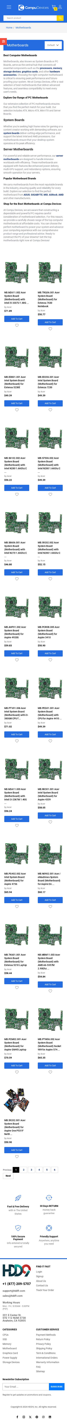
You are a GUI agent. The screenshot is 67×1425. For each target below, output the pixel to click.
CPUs (5, 1334)
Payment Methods (46, 1334)
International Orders (47, 1357)
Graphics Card (10, 1353)
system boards (11, 133)
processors (46, 68)
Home (9, 27)
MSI (46, 194)
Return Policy (43, 1339)
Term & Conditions (45, 1353)
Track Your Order (45, 1290)
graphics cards (30, 71)
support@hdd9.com (14, 1290)
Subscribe (57, 1387)
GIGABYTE (37, 194)
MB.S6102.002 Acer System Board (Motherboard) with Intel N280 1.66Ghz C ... (15, 465)
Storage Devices (11, 1362)
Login (39, 1271)
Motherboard (10, 1348)
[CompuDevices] (34, 7)
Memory (7, 1344)
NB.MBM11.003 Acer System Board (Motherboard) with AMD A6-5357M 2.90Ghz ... (49, 961)
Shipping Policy (44, 1348)
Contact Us (42, 1285)
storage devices (12, 71)
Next (8, 1175)
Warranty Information (47, 1362)
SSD (5, 1339)
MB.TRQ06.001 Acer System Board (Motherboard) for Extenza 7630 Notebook (49, 299)
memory (57, 68)
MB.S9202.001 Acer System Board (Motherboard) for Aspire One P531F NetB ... (14, 1127)
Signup (39, 1276)
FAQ (38, 1367)
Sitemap (40, 1371)
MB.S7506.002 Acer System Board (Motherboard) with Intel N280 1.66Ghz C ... (49, 465)
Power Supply (10, 1357)
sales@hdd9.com (13, 1295)
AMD (61, 194)
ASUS (27, 194)
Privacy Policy (43, 1344)
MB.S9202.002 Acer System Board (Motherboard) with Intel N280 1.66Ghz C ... (49, 549)
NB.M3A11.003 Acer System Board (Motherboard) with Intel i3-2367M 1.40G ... (15, 796)
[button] (60, 6)
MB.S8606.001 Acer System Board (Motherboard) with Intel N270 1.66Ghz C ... (15, 549)
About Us (41, 1281)
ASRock (53, 194)
